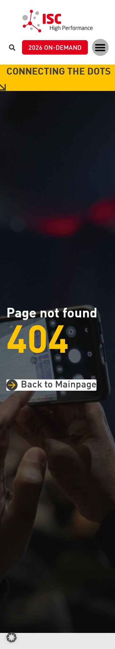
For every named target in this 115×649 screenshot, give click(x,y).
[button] (100, 47)
